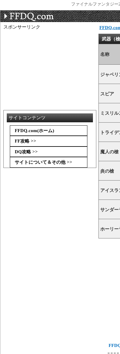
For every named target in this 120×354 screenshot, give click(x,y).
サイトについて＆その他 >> (43, 162)
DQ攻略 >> (26, 151)
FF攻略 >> (25, 141)
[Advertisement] (52, 45)
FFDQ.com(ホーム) (34, 130)
